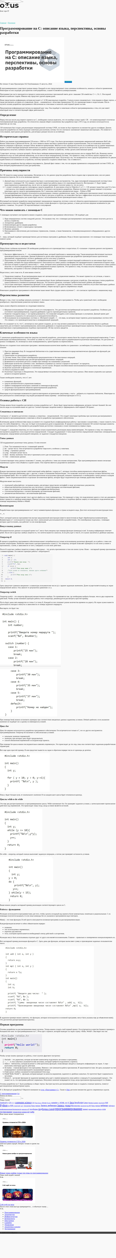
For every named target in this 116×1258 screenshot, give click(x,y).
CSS (33, 1103)
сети (104, 1109)
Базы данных (35, 1106)
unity (22, 1105)
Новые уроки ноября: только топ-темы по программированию (24, 1173)
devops (44, 1103)
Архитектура (10, 1214)
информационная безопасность (10, 1109)
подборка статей (46, 1109)
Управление (9, 1225)
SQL (12, 1106)
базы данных (95, 1106)
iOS (66, 1103)
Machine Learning (93, 1103)
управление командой (21, 1112)
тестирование (6, 1112)
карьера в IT (25, 1109)
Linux (86, 1103)
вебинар (104, 1105)
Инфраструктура (11, 1217)
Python (4, 1105)
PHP (106, 1103)
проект (85, 1109)
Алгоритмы (27, 1106)
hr (58, 1103)
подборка (34, 1109)
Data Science (38, 1103)
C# (10, 1103)
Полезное (68, 82)
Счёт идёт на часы (7, 1205)
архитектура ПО (86, 1106)
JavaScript (78, 1102)
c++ (13, 1103)
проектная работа (95, 1109)
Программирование (12, 1212)
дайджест (111, 1106)
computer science (23, 1102)
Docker (49, 1103)
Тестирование (10, 1229)
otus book (102, 1103)
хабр (32, 1112)
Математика (75, 1106)
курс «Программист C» (50, 1090)
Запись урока (64, 1105)
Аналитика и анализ (12, 1227)
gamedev (54, 1103)
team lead (17, 1106)
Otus (68, 1090)
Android (3, 1103)
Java (72, 1102)
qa (9, 1106)
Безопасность (10, 1219)
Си (18, 1094)
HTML (62, 1103)
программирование (9, 1094)
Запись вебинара (49, 1105)
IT (68, 1103)
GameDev (8, 1223)
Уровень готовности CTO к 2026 (12, 1142)
